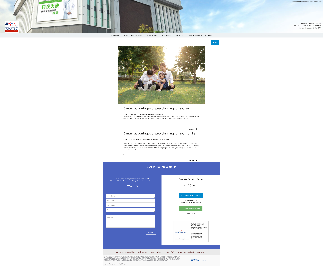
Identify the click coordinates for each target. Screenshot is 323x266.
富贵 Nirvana (115, 35)
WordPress (122, 264)
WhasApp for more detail (192, 208)
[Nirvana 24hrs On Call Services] (12, 27)
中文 (216, 42)
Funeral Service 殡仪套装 (185, 252)
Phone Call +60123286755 (192, 195)
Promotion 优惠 (155, 252)
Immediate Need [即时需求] (125, 252)
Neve (106, 264)
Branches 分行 (202, 252)
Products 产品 (169, 252)
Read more (192, 129)
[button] (141, 35)
